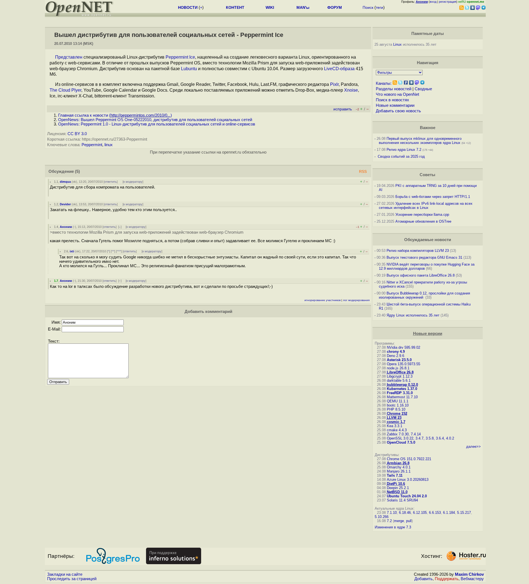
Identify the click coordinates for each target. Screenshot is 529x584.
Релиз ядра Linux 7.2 (404, 150)
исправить (342, 109)
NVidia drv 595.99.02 (403, 347)
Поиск (368, 7)
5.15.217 (464, 513)
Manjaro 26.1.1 (399, 471)
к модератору (132, 181)
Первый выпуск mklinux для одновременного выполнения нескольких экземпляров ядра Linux (420, 141)
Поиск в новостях (392, 100)
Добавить (423, 579)
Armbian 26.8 (398, 463)
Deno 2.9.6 (395, 356)
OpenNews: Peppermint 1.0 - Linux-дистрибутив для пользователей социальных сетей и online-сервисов (156, 124)
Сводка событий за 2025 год (401, 156)
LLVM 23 (394, 418)
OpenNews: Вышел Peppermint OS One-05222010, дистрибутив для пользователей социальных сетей (155, 120)
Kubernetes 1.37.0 (402, 389)
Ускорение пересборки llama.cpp (422, 214)
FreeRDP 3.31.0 (400, 393)
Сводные (423, 89)
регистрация (447, 1)
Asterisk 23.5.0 (399, 360)
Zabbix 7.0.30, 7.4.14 (404, 434)
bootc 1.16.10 (398, 405)
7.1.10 (392, 513)
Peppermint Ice (180, 57)
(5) (77, 171)
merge (399, 521)
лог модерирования (356, 300)
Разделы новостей (393, 89)
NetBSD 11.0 (397, 492)
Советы (427, 175)
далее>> (473, 446)
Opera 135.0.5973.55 (403, 364)
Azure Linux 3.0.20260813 (407, 479)
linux (108, 145)
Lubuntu (189, 68)
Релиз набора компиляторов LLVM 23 (418, 251)
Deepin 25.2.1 (398, 488)
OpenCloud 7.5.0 (401, 442)
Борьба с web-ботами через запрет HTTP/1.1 (432, 197)
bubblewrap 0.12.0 (402, 385)
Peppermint (92, 145)
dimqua (65, 181)
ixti (72, 251)
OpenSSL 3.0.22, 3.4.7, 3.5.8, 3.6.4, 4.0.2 (420, 438)
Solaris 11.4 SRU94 (402, 500)
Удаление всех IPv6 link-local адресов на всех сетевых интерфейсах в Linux (426, 205)
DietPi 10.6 (396, 484)
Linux (397, 44)
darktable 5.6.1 (399, 380)
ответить (110, 181)
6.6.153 (435, 513)
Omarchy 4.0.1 (399, 467)
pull (409, 521)
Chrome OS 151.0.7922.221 (409, 459)
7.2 (389, 521)
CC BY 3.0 (77, 134)
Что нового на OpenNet (397, 94)
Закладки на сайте (64, 574)
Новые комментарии (395, 105)
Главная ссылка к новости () (115, 115)
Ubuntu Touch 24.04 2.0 (407, 496)
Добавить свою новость (398, 111)
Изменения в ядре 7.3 (393, 527)
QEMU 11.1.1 (397, 401)
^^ (113, 251)
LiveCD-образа (339, 68)
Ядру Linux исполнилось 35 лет (413, 315)
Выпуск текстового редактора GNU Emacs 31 (424, 257)
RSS (363, 172)
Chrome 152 (397, 413)
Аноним (66, 226)
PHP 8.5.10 (396, 409)
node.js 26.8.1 (398, 368)
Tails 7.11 (395, 475)
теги (379, 7)
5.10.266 (381, 517)
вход (433, 1)
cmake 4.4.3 (397, 430)
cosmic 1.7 (396, 422)
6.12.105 (420, 513)
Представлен (68, 57)
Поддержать (446, 579)
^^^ (119, 251)
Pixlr (334, 84)
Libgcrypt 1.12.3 (399, 376)
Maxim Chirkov (469, 574)
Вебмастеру (472, 579)
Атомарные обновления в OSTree (423, 221)
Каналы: (384, 83)
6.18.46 (405, 513)
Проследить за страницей (71, 579)
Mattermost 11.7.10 (402, 397)
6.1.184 (449, 513)
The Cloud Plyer (65, 90)
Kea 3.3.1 (394, 426)
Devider (65, 204)
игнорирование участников (322, 300)
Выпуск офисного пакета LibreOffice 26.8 (421, 275)
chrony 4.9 (396, 352)
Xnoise (351, 90)
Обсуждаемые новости (427, 240)
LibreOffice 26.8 (400, 372)
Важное (427, 127)
